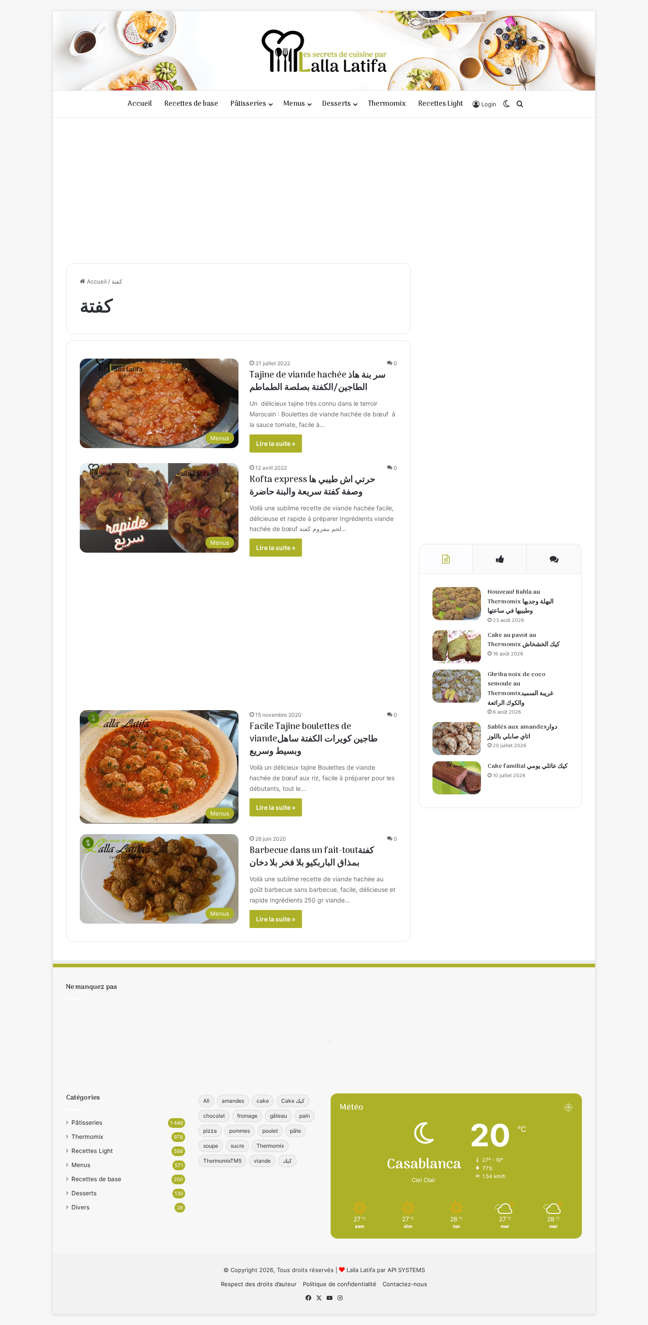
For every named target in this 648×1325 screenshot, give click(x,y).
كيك (287, 1160)
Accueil (140, 104)
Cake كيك (293, 1100)
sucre (237, 1145)
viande (262, 1160)
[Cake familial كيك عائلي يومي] (456, 777)
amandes (233, 1100)
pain (304, 1115)
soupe (210, 1145)
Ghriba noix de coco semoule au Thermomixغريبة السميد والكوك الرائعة (520, 689)
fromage (247, 1115)
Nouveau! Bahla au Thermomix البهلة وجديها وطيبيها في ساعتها (521, 601)
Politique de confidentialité (339, 1284)
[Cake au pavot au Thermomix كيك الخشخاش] (456, 646)
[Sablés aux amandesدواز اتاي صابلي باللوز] (456, 738)
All (206, 1100)
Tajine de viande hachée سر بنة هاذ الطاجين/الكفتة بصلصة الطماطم (318, 381)
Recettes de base (191, 104)
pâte (295, 1130)
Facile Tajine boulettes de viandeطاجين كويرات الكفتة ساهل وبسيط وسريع (314, 739)
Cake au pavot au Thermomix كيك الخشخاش (524, 640)
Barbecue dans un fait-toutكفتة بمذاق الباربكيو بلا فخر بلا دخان (312, 857)
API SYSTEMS (406, 1269)
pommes (239, 1130)
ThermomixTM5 (222, 1160)
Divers (80, 1207)
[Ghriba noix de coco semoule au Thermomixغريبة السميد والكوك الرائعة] (456, 686)
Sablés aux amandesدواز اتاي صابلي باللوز (522, 732)
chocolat (214, 1115)
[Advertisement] (324, 188)
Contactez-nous (405, 1284)
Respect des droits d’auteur (259, 1284)
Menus (294, 104)
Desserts (336, 104)
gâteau (278, 1115)
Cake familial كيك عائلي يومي (528, 766)
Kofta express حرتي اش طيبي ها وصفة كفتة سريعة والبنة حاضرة (312, 486)
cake (263, 1100)
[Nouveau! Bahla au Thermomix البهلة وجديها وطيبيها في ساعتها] (456, 603)
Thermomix (387, 104)
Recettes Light (440, 104)
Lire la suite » (275, 443)
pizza (210, 1130)
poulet (270, 1130)
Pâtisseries (248, 104)
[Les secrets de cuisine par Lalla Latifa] (324, 51)
